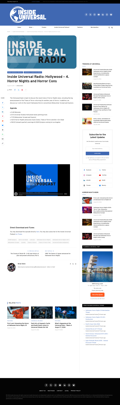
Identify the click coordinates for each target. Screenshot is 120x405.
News (30, 27)
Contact (60, 391)
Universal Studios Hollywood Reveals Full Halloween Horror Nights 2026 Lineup (102, 96)
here (37, 232)
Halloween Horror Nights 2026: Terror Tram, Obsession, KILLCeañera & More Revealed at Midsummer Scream (102, 210)
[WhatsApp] (2, 134)
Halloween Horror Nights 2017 (61, 240)
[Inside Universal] (27, 15)
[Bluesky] (2, 125)
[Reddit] (2, 121)
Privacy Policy (96, 160)
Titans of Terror (32, 242)
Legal (67, 391)
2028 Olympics (12, 240)
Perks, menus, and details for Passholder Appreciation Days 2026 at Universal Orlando (102, 120)
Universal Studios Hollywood (32, 72)
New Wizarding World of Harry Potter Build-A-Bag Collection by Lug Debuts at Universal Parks (102, 85)
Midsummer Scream (13, 242)
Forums (44, 27)
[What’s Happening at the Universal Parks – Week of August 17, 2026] (66, 312)
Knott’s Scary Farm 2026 (93, 324)
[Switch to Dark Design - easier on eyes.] (109, 27)
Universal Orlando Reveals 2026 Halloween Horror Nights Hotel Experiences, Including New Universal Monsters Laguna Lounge (102, 73)
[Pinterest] (2, 116)
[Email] (2, 139)
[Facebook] (2, 103)
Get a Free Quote (97, 294)
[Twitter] (2, 107)
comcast (32, 240)
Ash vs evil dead (23, 240)
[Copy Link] (2, 143)
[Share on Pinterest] (22, 90)
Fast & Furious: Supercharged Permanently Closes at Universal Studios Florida (65, 1)
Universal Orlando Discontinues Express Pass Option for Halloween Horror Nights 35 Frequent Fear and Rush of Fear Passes (102, 108)
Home (19, 27)
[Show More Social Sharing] (25, 90)
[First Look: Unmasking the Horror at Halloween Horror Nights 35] (18, 312)
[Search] (112, 27)
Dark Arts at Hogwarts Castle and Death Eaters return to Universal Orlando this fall (40, 325)
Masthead (51, 391)
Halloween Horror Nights (44, 240)
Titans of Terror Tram (45, 242)
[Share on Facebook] (15, 90)
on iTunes (19, 234)
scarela (23, 242)
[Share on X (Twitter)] (18, 90)
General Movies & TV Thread (94, 329)
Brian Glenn (20, 85)
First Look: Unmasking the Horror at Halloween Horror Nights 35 (18, 324)
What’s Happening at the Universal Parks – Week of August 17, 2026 (63, 325)
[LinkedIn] (2, 112)
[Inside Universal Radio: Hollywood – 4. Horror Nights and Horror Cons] (42, 52)
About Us (42, 391)
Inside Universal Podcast (61, 27)
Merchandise (94, 27)
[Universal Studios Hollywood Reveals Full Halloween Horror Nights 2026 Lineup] (87, 96)
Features (80, 27)
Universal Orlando (37, 321)
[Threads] (2, 130)
